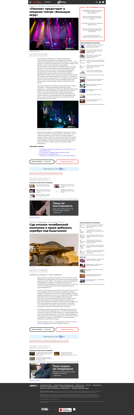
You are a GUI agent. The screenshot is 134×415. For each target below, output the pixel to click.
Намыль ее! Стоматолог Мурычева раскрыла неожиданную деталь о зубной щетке (94, 226)
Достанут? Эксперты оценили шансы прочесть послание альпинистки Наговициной (95, 251)
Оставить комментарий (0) (67, 161)
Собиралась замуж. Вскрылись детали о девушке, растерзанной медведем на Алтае (94, 241)
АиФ (40, 51)
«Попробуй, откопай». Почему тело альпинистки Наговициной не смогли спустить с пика (95, 46)
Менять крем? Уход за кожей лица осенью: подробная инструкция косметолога (92, 30)
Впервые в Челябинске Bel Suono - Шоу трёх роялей (57, 155)
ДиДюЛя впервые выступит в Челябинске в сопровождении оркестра (43, 191)
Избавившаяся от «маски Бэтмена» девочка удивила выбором (94, 265)
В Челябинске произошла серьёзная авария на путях (92, 24)
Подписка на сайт (79, 385)
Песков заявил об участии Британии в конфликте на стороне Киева (95, 80)
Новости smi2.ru (34, 217)
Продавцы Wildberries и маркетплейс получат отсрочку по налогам (95, 260)
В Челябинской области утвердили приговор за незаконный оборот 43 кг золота (69, 354)
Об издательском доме (46, 385)
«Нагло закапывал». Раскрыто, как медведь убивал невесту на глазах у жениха (95, 236)
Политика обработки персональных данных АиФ (72, 386)
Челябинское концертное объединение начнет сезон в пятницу (68, 191)
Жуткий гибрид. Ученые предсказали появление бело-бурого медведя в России (95, 246)
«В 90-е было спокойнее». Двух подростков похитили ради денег (94, 71)
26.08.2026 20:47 (33, 222)
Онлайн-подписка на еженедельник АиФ (63, 385)
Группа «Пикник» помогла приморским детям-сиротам (43, 185)
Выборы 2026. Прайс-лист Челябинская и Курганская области (55, 388)
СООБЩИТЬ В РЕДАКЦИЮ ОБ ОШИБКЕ (80, 388)
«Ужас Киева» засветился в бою (93, 94)
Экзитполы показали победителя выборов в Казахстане (94, 85)
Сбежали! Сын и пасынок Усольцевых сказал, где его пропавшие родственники (95, 66)
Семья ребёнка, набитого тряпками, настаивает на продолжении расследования (92, 12)
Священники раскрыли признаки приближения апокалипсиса (94, 275)
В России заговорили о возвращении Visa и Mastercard (95, 280)
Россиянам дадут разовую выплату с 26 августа (95, 270)
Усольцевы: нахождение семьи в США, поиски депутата (94, 100)
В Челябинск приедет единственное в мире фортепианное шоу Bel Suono (54, 153)
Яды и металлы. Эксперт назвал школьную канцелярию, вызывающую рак (94, 56)
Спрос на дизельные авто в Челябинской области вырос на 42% (92, 36)
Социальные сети (97, 385)
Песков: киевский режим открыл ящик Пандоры (94, 90)
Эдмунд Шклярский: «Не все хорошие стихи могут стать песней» (67, 186)
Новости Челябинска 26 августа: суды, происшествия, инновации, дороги (92, 18)
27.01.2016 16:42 (32, 6)
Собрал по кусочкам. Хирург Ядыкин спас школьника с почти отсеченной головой (95, 61)
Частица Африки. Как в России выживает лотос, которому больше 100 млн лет (94, 231)
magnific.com (32, 267)
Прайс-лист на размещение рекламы (49, 386)
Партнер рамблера (53, 409)
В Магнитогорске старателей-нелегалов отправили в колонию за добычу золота (44, 359)
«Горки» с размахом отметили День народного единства (43, 195)
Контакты (88, 385)
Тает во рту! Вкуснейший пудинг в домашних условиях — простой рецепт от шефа (94, 51)
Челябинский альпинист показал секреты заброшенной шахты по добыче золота (44, 354)
